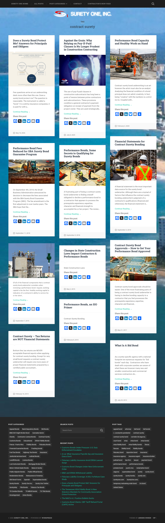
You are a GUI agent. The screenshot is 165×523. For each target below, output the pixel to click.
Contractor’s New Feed (99, 4)
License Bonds (28, 460)
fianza (147, 444)
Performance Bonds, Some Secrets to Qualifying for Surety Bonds (80, 153)
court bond (117, 441)
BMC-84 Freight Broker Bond (19, 433)
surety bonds (118, 476)
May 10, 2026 (20, 133)
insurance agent (134, 456)
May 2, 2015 (71, 289)
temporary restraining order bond (125, 483)
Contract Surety (44, 437)
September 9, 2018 (73, 235)
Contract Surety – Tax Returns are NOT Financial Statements (31, 337)
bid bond (137, 429)
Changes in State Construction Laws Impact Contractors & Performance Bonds (82, 253)
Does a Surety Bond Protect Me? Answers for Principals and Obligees (30, 43)
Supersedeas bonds (39, 480)
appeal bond (117, 429)
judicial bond (117, 460)
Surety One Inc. (27, 483)
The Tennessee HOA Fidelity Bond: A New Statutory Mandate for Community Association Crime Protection (81, 491)
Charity (12, 437)
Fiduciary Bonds (45, 444)
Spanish (27, 480)
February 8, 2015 (72, 340)
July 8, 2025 (71, 135)
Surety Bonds (14, 483)
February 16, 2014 (22, 394)
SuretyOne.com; (132, 480)
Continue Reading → (21, 112)
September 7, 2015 (22, 321)
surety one (141, 476)
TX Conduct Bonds (16, 491)
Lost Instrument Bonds (18, 464)
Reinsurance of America (34, 476)
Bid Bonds (45, 429)
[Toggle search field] (153, 4)
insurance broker (149, 456)
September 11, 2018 (23, 233)
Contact (78, 4)
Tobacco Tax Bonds (37, 487)
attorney (128, 429)
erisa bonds (145, 441)
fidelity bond (126, 448)
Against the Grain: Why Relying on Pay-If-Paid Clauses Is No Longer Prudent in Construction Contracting (82, 45)
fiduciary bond (118, 452)
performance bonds (136, 464)
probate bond (118, 468)
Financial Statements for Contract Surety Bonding (130, 143)
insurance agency (119, 456)
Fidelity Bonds (31, 444)
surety (140, 472)
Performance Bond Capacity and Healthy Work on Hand (132, 42)
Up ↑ (155, 518)
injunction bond (131, 452)
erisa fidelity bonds (135, 444)
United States (118, 487)
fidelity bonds (138, 448)
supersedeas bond (128, 472)
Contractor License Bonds (27, 437)
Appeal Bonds (14, 429)
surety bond (149, 472)
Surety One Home (19, 4)
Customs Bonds (15, 441)
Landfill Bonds (15, 460)
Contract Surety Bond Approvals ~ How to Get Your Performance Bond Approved (133, 248)
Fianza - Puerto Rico (16, 444)
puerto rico (129, 468)
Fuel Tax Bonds (15, 452)
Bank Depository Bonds (30, 429)
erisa (126, 441)
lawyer (136, 460)
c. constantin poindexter (121, 433)
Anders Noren (144, 518)
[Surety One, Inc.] (82, 14)
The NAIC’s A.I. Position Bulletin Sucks (78, 498)
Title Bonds (24, 487)
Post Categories (57, 4)
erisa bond (134, 441)
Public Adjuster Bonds (17, 472)
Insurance (43, 452)
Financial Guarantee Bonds (19, 448)
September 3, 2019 (124, 230)
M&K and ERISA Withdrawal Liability (77, 473)
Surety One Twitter (41, 483)
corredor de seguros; (138, 437)
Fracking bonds (36, 448)
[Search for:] (82, 430)
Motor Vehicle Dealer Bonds (19, 468)
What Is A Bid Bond (126, 345)
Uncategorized (15, 495)
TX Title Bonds (45, 491)
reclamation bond (142, 468)
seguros (116, 472)
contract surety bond (120, 437)
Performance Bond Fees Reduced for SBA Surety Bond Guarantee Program (31, 151)
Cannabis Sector (38, 433)
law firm (128, 460)
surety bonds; (130, 476)
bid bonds (146, 429)
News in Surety (37, 468)
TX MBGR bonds (31, 491)
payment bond (147, 460)
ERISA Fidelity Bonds (42, 441)
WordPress (47, 518)
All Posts (38, 4)
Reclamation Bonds (16, 476)
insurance (143, 452)
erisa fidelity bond (119, 444)
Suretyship (13, 487)
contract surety (138, 433)
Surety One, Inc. (21, 518)
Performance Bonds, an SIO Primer (80, 306)
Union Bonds (27, 495)
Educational (28, 441)
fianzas (116, 448)
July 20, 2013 (122, 400)
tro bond (143, 483)
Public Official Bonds (35, 472)
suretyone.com (118, 480)
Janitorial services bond (18, 456)
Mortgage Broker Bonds (37, 464)
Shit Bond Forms (15, 480)
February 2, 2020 (123, 126)
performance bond (119, 464)
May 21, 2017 (122, 330)
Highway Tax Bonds (30, 452)
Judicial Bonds (34, 456)
